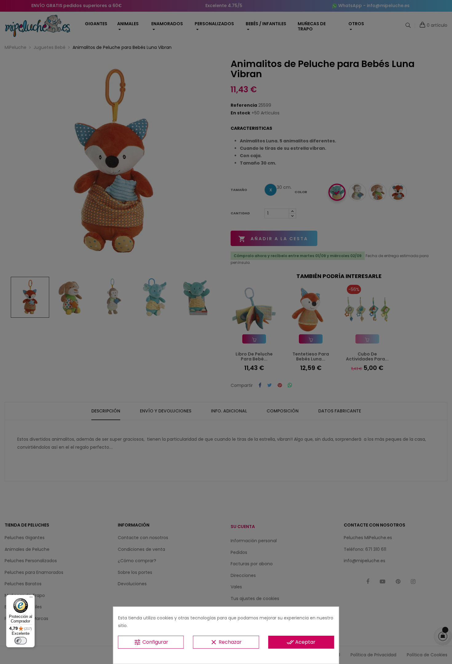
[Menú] (31, 598)
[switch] (20, 640)
